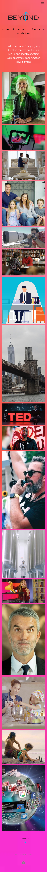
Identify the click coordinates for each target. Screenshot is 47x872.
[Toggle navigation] (42, 3)
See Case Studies (23, 839)
